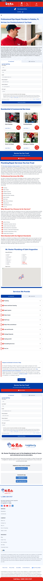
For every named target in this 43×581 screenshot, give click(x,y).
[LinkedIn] (12, 506)
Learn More (7, 128)
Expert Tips (3, 539)
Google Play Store (22, 481)
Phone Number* (5, 79)
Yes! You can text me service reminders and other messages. (14, 94)
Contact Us (3, 523)
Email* (3, 74)
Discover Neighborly (20, 468)
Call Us (27, 5)
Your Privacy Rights (37, 567)
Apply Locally (4, 530)
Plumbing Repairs (27, 124)
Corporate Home (4, 547)
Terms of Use (4, 567)
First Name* (4, 65)
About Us (3, 520)
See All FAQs (21, 379)
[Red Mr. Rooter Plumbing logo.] (21, 491)
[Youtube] (7, 506)
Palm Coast (24, 263)
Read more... (8, 266)
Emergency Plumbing (28, 144)
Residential (12, 61)
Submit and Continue (21, 102)
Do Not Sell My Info (26, 567)
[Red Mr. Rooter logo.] (15, 446)
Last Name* (4, 70)
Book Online (21, 5)
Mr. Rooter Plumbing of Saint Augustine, (11, 165)
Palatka (23, 262)
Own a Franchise (4, 528)
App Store (22, 477)
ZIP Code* (4, 89)
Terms (11, 97)
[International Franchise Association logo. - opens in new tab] (3, 550)
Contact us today (23, 373)
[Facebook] (2, 506)
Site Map (3, 544)
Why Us (2, 525)
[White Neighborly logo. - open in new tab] (3, 0)
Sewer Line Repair (9, 144)
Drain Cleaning (8, 124)
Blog (2, 537)
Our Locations (4, 542)
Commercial (32, 61)
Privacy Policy (16, 97)
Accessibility (18, 567)
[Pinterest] (4, 506)
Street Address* (5, 84)
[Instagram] (10, 506)
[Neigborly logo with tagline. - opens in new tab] (31, 446)
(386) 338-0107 (7, 497)
